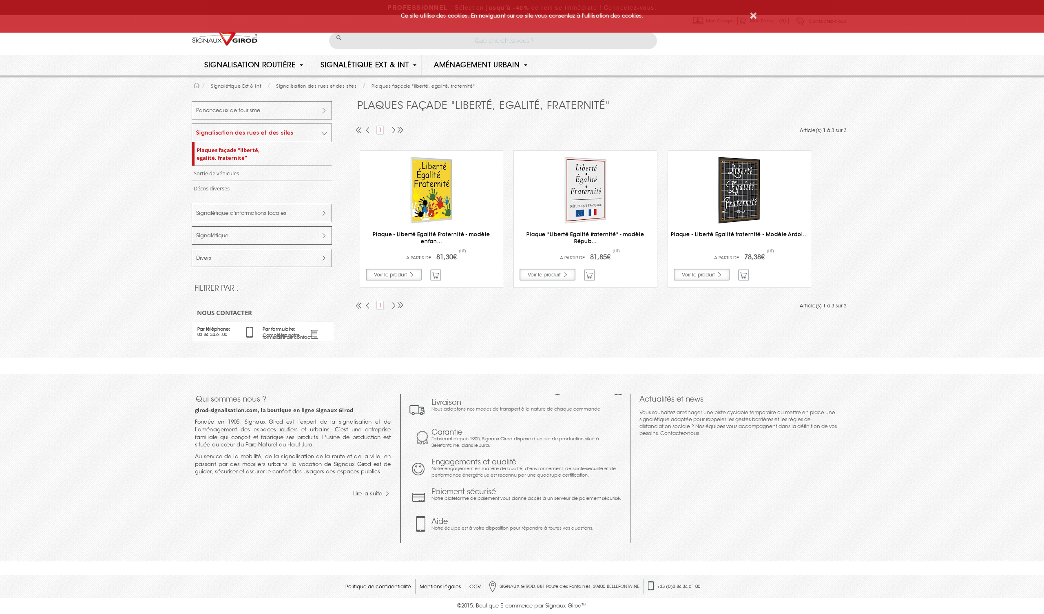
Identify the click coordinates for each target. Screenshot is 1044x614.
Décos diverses (212, 188)
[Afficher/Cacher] (324, 111)
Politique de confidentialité (378, 586)
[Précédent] (368, 131)
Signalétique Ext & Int (365, 65)
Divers (203, 257)
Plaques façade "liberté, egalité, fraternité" (228, 153)
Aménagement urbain (477, 65)
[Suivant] (392, 131)
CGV (475, 586)
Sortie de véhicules (216, 173)
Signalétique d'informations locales (241, 213)
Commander (436, 275)
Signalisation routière (250, 65)
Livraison (516, 405)
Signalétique (212, 235)
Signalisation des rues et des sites (245, 132)
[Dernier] (399, 131)
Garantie (515, 438)
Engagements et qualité (523, 467)
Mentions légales (440, 586)
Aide (512, 524)
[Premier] (359, 131)
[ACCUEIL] (197, 85)
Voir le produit (390, 275)
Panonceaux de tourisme (228, 110)
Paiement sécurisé (526, 494)
